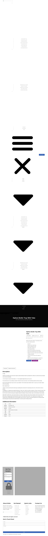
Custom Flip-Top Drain (24, 40)
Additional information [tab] (11, 368)
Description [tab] (5, 368)
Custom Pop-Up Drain (24, 41)
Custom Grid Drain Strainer (24, 42)
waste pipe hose (30, 338)
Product (19, 319)
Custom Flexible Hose (24, 45)
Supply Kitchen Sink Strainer (24, 87)
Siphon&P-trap (22, 319)
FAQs (24, 129)
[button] (22, 155)
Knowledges (24, 128)
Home (23, 0)
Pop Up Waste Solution (24, 88)
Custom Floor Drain (24, 46)
